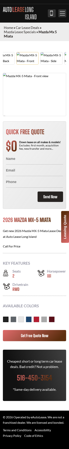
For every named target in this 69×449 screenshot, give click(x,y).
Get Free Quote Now (34, 335)
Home (8, 27)
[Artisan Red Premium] (51, 319)
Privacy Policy (12, 435)
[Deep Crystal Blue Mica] (28, 319)
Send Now (50, 196)
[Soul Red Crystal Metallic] (36, 319)
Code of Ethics (33, 435)
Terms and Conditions (17, 430)
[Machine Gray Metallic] (13, 319)
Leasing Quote (65, 227)
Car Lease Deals (27, 27)
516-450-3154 (52, 13)
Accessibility (42, 430)
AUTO (20, 13)
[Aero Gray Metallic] (44, 319)
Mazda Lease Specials (20, 32)
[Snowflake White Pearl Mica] (21, 319)
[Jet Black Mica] (5, 319)
